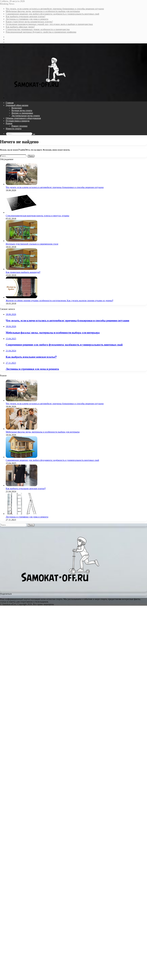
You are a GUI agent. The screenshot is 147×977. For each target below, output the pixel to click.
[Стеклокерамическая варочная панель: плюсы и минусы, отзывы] (21, 212)
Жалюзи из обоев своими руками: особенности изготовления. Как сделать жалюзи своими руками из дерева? (59, 300)
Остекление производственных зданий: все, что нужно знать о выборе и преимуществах (49, 24)
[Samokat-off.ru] (37, 93)
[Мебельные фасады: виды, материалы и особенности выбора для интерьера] (21, 429)
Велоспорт (16, 108)
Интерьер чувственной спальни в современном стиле (32, 244)
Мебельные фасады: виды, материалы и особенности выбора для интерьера (43, 11)
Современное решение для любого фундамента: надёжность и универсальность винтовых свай (52, 14)
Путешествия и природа (17, 121)
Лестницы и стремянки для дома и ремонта (27, 19)
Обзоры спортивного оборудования (23, 118)
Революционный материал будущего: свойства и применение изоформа (41, 32)
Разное (9, 123)
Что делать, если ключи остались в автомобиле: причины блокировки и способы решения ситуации (55, 8)
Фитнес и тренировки (22, 113)
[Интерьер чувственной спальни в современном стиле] (21, 241)
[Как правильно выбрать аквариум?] (21, 269)
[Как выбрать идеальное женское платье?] (21, 485)
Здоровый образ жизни (17, 105)
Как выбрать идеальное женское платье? (25, 16)
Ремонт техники (19, 126)
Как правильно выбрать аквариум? (23, 272)
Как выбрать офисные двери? (20, 27)
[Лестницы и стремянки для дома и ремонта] (21, 513)
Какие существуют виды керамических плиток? (29, 21)
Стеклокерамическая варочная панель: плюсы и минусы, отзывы (37, 215)
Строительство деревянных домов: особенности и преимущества (38, 29)
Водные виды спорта (21, 110)
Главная (9, 102)
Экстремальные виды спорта (25, 115)
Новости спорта (13, 128)
